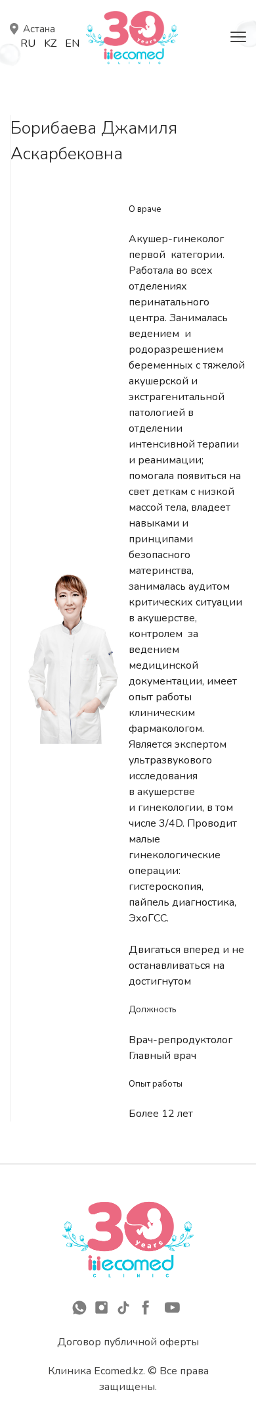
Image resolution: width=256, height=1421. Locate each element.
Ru (27, 43)
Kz (50, 43)
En (72, 43)
